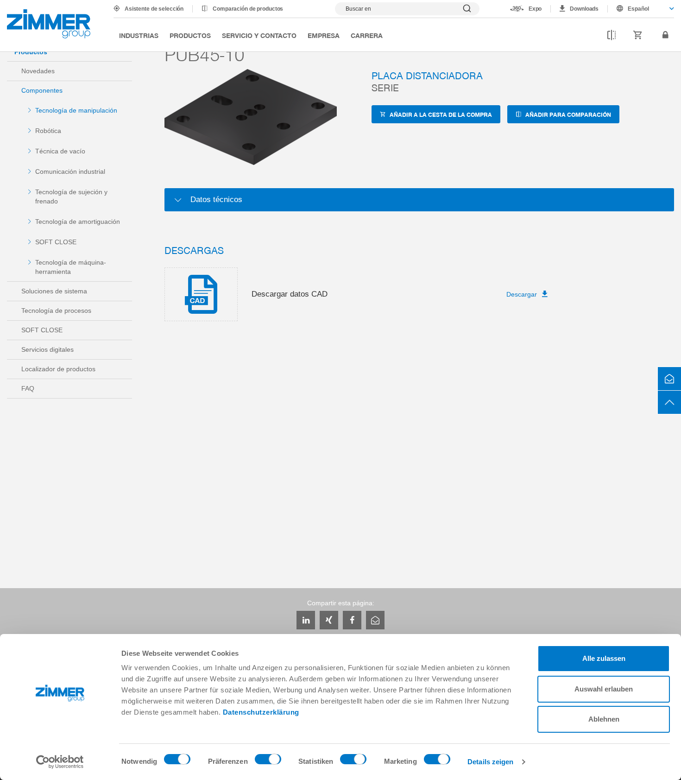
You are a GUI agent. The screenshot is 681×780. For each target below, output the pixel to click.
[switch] (268, 761)
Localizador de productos (58, 369)
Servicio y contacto (259, 35)
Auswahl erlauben (603, 689)
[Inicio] (48, 23)
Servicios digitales (47, 349)
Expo (535, 9)
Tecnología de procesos (56, 310)
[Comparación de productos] (611, 35)
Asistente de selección (154, 9)
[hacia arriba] (669, 402)
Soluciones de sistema (54, 291)
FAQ (27, 388)
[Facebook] (352, 620)
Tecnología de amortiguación (77, 221)
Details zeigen (490, 762)
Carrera (367, 35)
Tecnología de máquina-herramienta (70, 267)
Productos (190, 35)
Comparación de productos (248, 9)
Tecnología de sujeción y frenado (71, 196)
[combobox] (641, 9)
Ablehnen (603, 719)
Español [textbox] (638, 9)
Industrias (138, 35)
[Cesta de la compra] (638, 35)
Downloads (584, 9)
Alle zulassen (603, 658)
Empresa (324, 35)
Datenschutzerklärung (261, 712)
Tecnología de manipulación (76, 110)
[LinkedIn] (305, 620)
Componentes (42, 90)
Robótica (48, 130)
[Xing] (329, 620)
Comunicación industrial (70, 171)
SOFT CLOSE (55, 242)
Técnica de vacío (60, 151)
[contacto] (669, 378)
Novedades (38, 71)
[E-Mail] (375, 620)
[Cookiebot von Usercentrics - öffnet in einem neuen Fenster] (60, 762)
